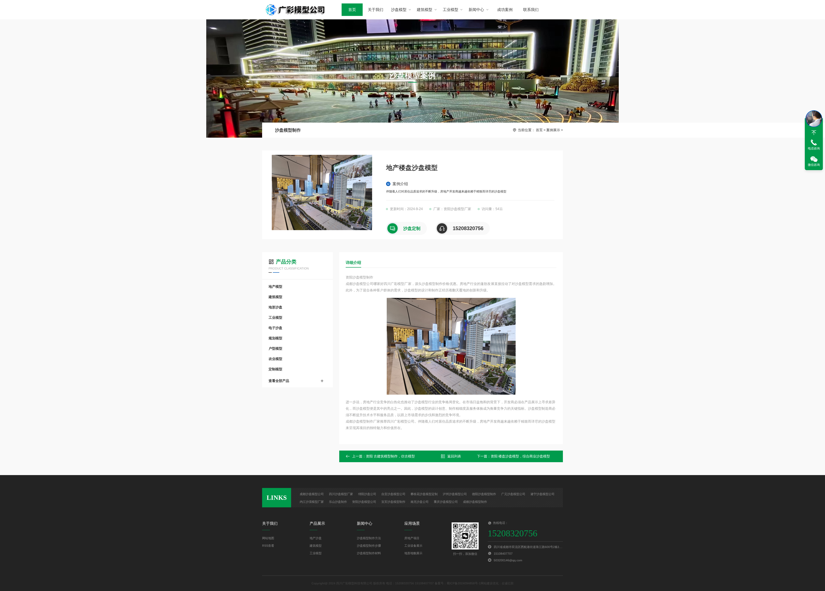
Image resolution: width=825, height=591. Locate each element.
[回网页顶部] (813, 132)
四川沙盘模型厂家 (341, 494)
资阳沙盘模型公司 (364, 501)
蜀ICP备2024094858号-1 (464, 583)
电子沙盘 (275, 328)
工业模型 (450, 10)
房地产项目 (411, 538)
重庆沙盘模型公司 (446, 501)
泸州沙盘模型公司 (455, 494)
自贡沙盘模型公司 (393, 494)
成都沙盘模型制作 (475, 501)
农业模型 (275, 359)
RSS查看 (268, 545)
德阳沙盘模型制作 (484, 494)
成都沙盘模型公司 (312, 494)
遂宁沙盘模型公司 (542, 494)
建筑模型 (424, 10)
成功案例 (505, 10)
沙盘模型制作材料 (369, 553)
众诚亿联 (508, 583)
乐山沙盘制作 (338, 501)
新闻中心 (476, 10)
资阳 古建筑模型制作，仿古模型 (390, 456)
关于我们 (375, 10)
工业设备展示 (413, 545)
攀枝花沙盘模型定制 (424, 494)
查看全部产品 (279, 381)
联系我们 (531, 10)
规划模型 (275, 338)
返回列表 (454, 456)
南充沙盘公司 (420, 501)
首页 (352, 10)
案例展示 (553, 130)
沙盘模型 (398, 10)
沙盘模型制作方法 (369, 538)
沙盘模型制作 (288, 130)
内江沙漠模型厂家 (312, 501)
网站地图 (268, 538)
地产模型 (275, 286)
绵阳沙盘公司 (367, 494)
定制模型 (275, 369)
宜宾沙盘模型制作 (393, 501)
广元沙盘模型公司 (513, 494)
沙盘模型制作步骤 (369, 545)
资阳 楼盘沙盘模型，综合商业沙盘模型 (520, 456)
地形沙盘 (275, 307)
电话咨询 (814, 148)
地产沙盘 (316, 538)
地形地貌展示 (413, 553)
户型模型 (275, 348)
